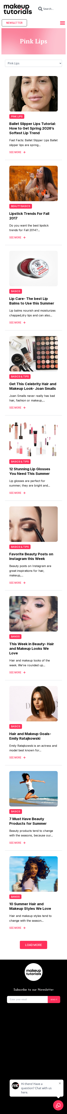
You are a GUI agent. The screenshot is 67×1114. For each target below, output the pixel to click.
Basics (15, 291)
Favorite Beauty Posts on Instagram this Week (31, 556)
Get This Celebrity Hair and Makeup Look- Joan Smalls (32, 386)
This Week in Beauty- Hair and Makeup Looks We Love (31, 648)
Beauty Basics (20, 206)
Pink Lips (17, 116)
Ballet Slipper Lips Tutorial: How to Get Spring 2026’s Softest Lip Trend (32, 128)
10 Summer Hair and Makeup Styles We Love (30, 906)
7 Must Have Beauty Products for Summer (28, 821)
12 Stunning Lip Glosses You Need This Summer (29, 471)
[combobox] (49, 9)
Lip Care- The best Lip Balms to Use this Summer (31, 301)
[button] (33, 945)
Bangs (15, 636)
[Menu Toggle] (62, 23)
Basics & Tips (20, 376)
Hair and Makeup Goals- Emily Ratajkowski (30, 736)
